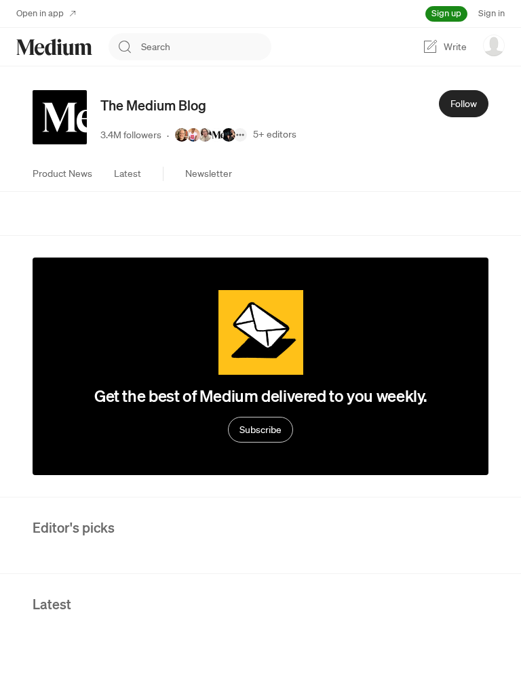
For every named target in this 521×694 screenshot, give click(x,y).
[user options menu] (494, 45)
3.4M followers (130, 135)
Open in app (40, 13)
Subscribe (260, 430)
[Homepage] (54, 47)
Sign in (491, 13)
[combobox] (206, 46)
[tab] (62, 173)
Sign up (446, 13)
